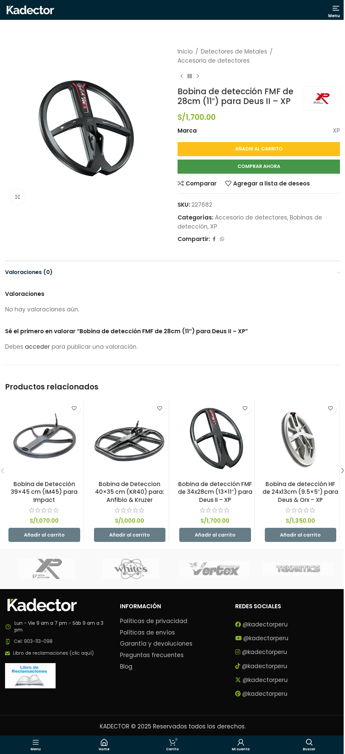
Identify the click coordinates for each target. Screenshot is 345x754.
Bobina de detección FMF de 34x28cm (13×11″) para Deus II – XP (215, 492)
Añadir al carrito (259, 148)
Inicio (185, 51)
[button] (44, 535)
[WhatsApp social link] (222, 239)
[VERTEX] (214, 569)
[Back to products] (190, 76)
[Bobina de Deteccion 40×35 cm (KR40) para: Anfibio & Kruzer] (130, 438)
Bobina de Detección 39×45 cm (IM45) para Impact (44, 492)
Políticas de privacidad (153, 621)
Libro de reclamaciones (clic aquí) (53, 653)
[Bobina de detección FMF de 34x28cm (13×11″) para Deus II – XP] (215, 438)
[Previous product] (182, 76)
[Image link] (42, 605)
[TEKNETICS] (298, 569)
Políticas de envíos (147, 633)
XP (213, 226)
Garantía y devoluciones (156, 644)
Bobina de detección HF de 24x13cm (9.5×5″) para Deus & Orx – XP (300, 492)
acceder (37, 347)
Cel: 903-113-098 (33, 641)
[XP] (47, 569)
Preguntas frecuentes (152, 655)
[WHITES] (130, 569)
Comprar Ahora (259, 166)
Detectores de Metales (234, 51)
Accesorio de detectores (214, 61)
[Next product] (198, 76)
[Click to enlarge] (17, 196)
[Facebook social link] (214, 239)
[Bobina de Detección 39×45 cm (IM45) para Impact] (44, 438)
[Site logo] (30, 9)
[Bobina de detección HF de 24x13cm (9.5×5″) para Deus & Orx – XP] (300, 438)
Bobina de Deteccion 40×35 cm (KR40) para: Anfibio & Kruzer (129, 492)
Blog (126, 667)
